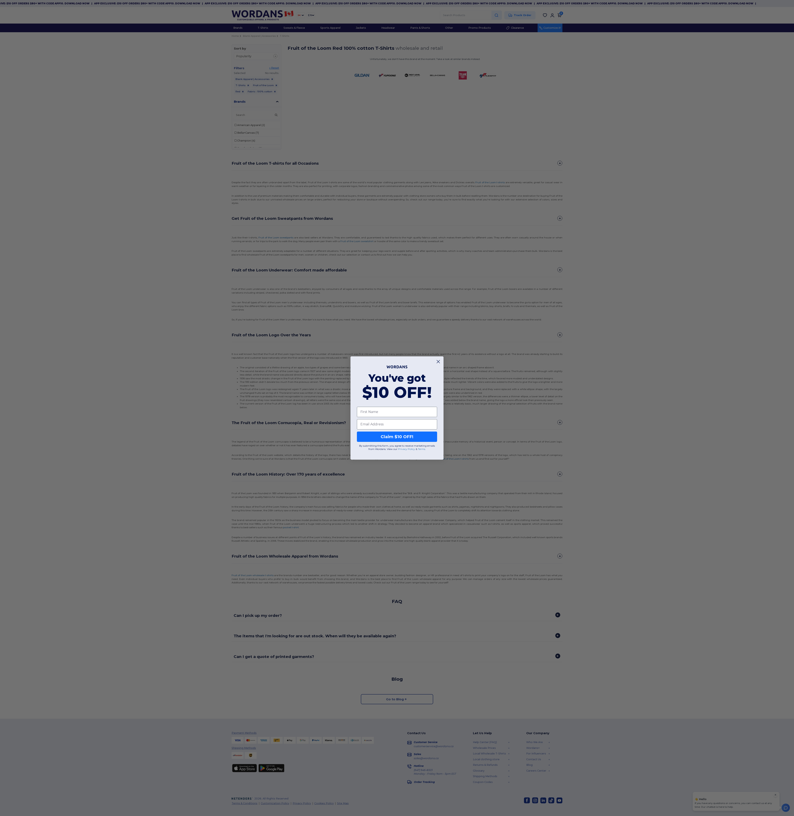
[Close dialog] (438, 361)
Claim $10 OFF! (397, 436)
